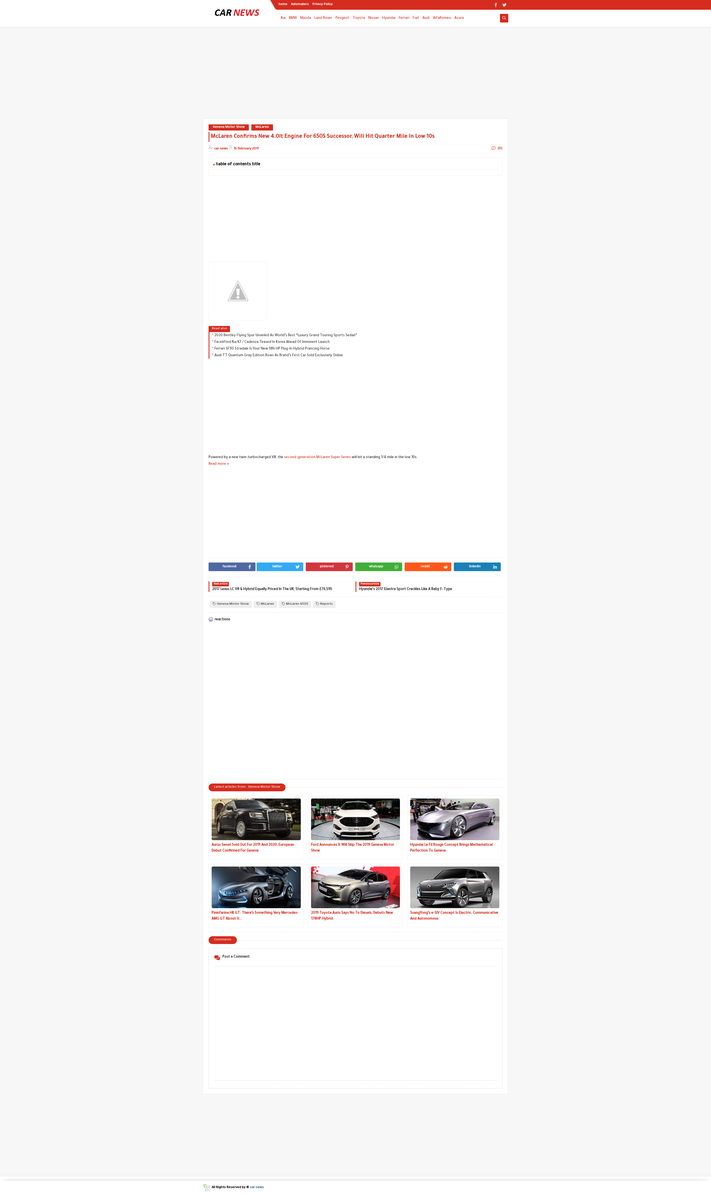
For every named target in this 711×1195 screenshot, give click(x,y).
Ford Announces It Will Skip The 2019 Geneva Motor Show (352, 848)
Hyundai (388, 18)
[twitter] (504, 5)
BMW (293, 18)
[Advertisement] (355, 75)
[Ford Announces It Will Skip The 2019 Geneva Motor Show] (355, 819)
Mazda (305, 18)
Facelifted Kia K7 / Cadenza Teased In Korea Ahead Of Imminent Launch (272, 342)
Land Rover (323, 18)
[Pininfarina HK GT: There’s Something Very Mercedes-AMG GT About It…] (256, 887)
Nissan (373, 18)
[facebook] (495, 5)
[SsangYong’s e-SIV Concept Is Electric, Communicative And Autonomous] (454, 887)
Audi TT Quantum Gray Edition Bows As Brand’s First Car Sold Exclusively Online (278, 356)
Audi (426, 18)
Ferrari (404, 18)
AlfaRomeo (442, 18)
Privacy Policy (322, 4)
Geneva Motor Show (229, 127)
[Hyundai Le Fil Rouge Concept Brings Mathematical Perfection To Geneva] (454, 819)
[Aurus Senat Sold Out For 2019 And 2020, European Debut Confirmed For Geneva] (256, 819)
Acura (459, 18)
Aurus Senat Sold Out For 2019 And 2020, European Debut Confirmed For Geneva (253, 848)
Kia (283, 18)
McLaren (262, 127)
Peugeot (342, 18)
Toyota (359, 18)
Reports (326, 604)
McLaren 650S (297, 604)
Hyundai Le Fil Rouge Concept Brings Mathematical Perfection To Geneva (451, 848)
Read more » (219, 464)
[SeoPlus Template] (206, 1187)
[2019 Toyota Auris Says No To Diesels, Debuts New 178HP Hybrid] (355, 887)
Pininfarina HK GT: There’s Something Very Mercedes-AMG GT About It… (255, 916)
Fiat (416, 18)
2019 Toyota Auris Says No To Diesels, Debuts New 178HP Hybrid (352, 916)
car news (257, 1187)
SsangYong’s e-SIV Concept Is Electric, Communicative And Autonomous (454, 916)
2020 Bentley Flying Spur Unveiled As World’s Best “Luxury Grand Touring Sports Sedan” (285, 336)
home (283, 4)
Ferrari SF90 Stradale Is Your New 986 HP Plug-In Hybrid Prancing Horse (272, 349)
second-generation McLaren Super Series (317, 458)
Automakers (300, 4)
